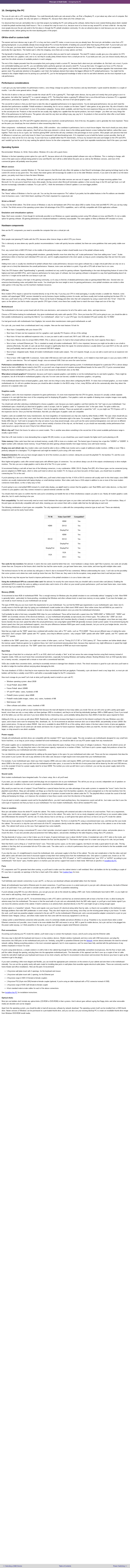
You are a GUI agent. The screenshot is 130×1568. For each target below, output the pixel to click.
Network (89, 941)
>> (120, 1566)
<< (12, 1566)
